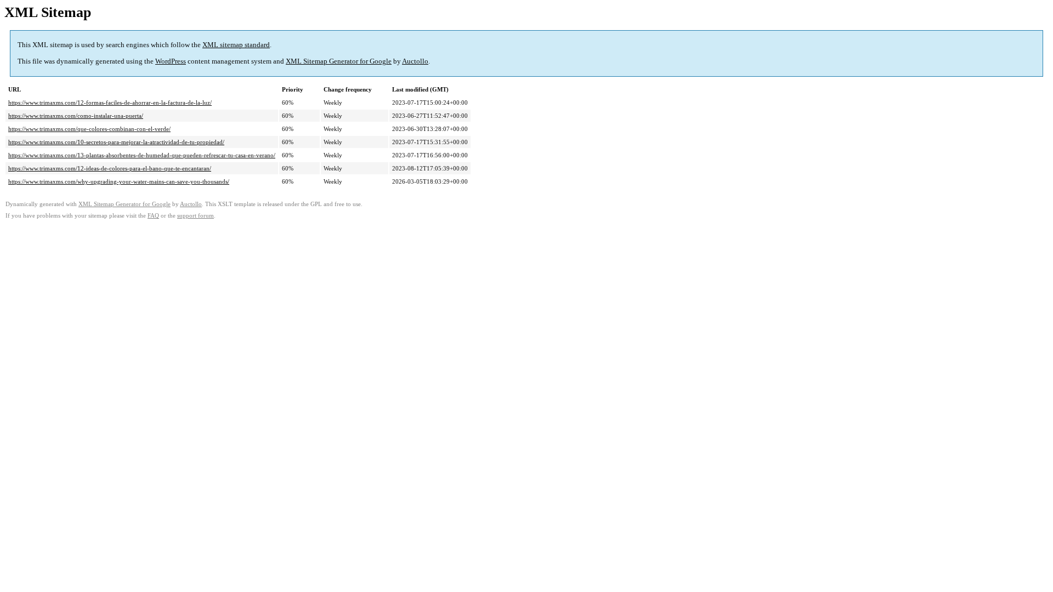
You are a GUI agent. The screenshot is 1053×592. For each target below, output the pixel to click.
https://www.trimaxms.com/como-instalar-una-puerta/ (75, 115)
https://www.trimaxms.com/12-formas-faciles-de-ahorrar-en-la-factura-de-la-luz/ (110, 102)
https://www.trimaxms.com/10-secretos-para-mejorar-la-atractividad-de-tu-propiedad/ (116, 142)
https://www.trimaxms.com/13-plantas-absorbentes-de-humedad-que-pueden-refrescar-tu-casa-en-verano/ (141, 155)
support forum (195, 216)
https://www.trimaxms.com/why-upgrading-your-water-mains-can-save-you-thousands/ (118, 181)
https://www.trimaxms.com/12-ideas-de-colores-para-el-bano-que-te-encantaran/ (109, 168)
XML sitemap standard (236, 45)
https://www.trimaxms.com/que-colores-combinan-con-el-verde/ (89, 129)
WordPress (170, 61)
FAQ (153, 216)
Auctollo (415, 61)
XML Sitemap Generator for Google (339, 61)
